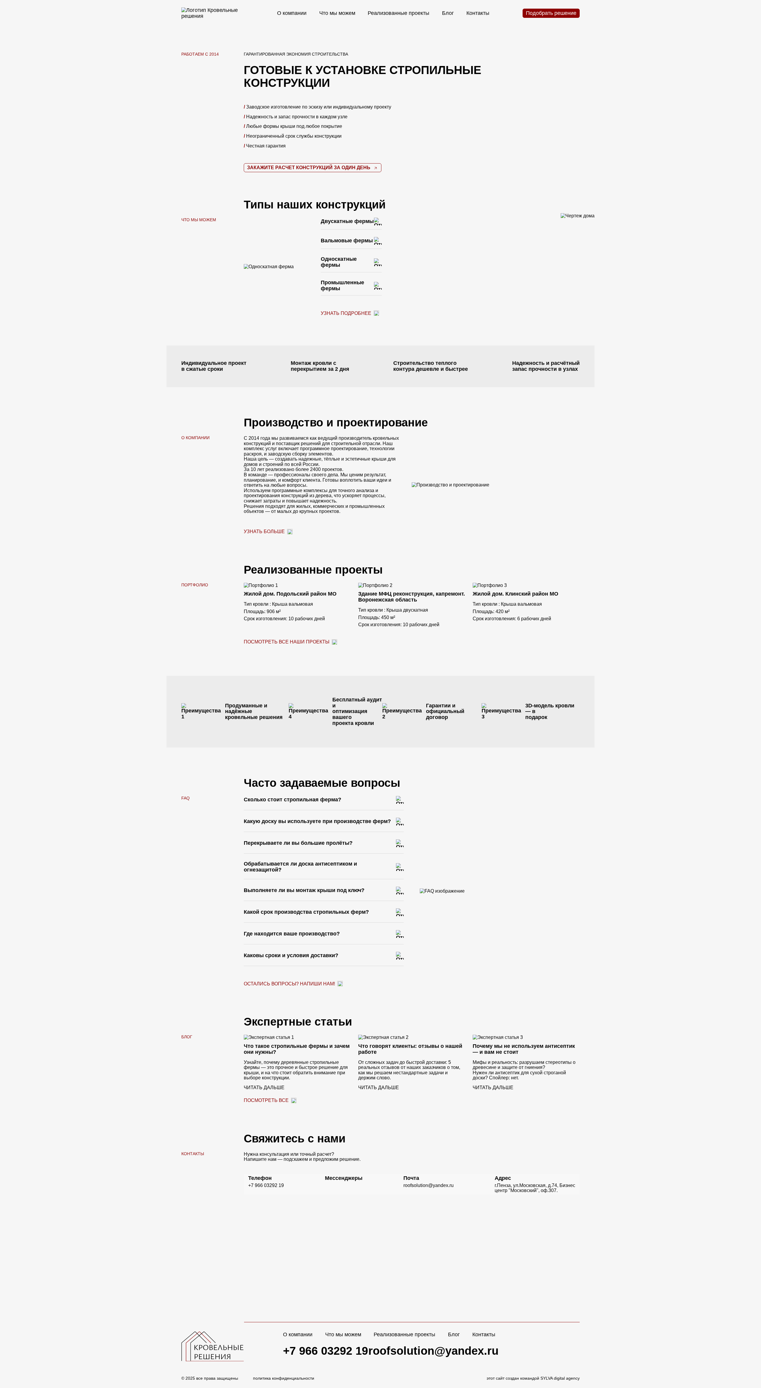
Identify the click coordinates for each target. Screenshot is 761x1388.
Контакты (477, 13)
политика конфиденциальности (283, 1378)
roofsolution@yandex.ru (433, 1351)
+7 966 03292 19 (325, 1351)
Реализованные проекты (398, 13)
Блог (448, 13)
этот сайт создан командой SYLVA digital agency (533, 1378)
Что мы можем (337, 13)
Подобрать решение (551, 13)
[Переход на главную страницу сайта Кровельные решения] (212, 13)
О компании (291, 13)
